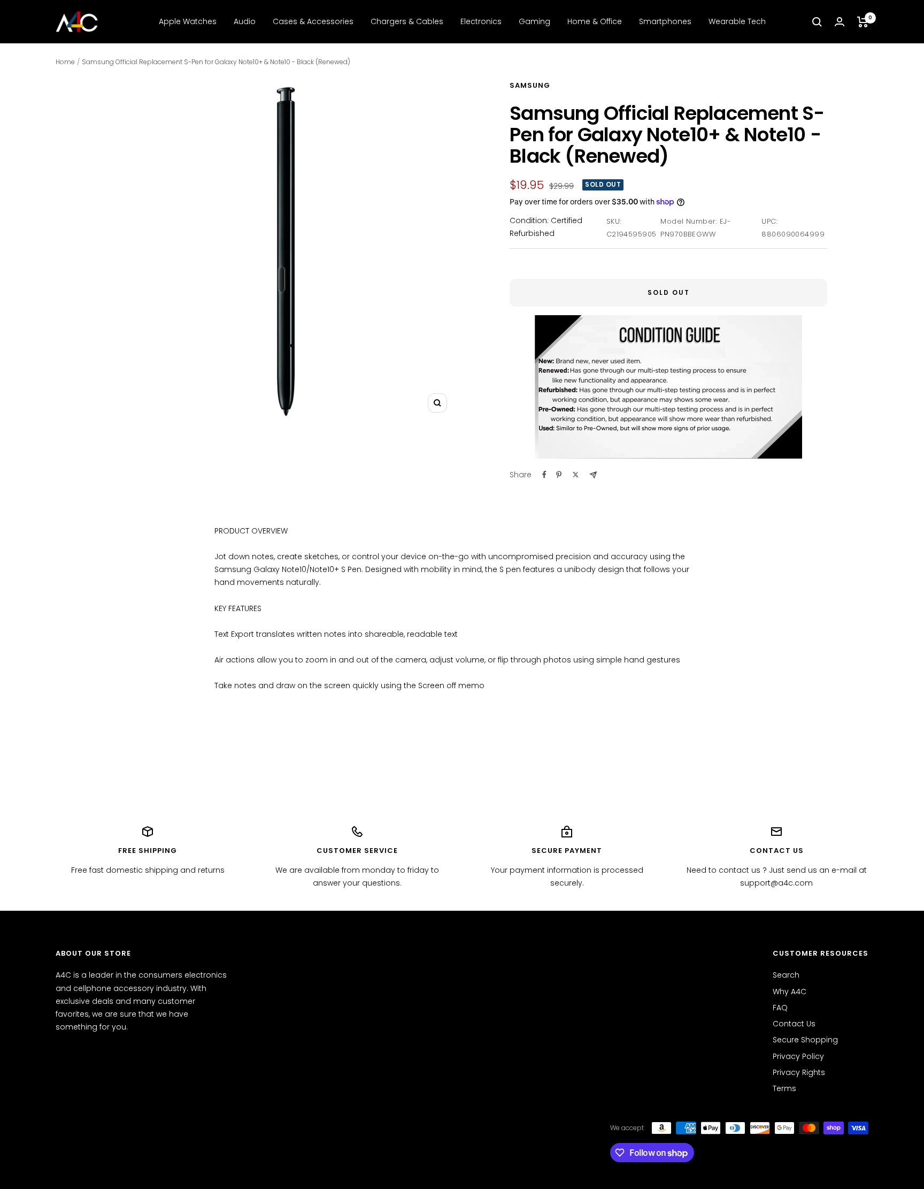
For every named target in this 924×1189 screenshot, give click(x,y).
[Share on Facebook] (544, 474)
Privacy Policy (798, 1056)
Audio (245, 21)
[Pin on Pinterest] (558, 474)
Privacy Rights (799, 1072)
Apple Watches (188, 21)
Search (786, 975)
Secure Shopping (805, 1039)
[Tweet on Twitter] (575, 474)
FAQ (780, 1007)
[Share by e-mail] (593, 474)
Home (65, 61)
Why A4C (789, 991)
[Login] (839, 21)
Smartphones (665, 21)
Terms (784, 1088)
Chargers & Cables (407, 21)
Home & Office (594, 21)
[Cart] (862, 22)
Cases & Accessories (313, 21)
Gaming (534, 21)
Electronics (481, 21)
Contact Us (794, 1023)
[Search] (817, 22)
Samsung (530, 85)
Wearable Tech (737, 21)
